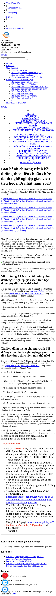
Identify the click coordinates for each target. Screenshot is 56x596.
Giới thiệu (10, 66)
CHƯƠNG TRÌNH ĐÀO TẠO (19, 79)
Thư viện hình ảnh (13, 8)
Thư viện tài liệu (13, 3)
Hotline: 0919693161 (15, 28)
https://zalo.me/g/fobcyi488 (40, 522)
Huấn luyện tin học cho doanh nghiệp (26, 72)
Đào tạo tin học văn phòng (22, 75)
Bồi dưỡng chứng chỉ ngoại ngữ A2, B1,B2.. (29, 86)
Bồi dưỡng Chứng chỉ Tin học (23, 84)
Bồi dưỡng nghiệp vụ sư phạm (24, 96)
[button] (30, 118)
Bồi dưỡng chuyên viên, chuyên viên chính (29, 89)
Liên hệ (9, 17)
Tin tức (9, 100)
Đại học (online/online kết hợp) (19, 561)
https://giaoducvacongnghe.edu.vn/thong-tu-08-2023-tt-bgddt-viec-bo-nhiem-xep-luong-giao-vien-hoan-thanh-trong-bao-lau (30, 499)
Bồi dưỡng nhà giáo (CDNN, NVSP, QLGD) (25, 556)
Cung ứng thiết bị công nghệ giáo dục (27, 77)
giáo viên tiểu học (37, 291)
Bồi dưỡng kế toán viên (21, 91)
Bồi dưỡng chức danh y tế (22, 98)
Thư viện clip (11, 12)
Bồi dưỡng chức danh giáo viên (24, 82)
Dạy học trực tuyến (19, 70)
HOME (9, 63)
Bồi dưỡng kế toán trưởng (22, 93)
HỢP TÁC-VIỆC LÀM (16, 103)
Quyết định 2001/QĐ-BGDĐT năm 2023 (26, 293)
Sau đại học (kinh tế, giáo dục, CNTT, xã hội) (25, 566)
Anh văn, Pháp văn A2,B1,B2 (18, 559)
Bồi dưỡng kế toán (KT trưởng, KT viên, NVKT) (26, 563)
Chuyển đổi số (12, 68)
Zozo (13, 594)
